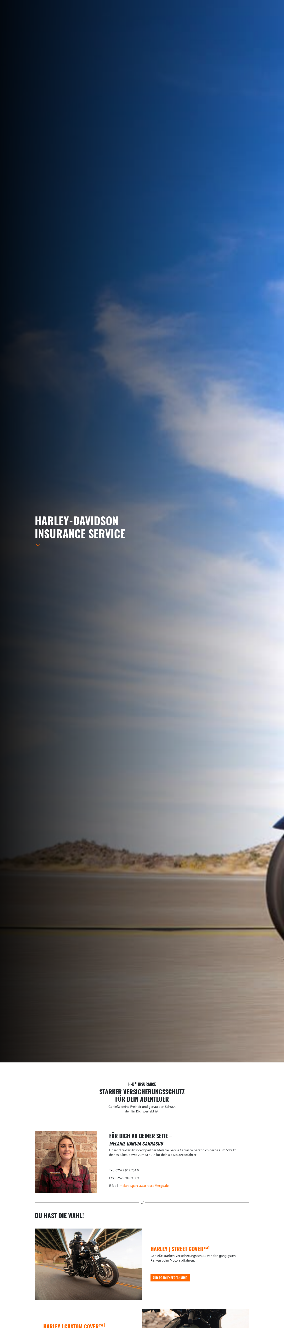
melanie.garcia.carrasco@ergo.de (144, 1186)
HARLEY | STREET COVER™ (180, 1249)
